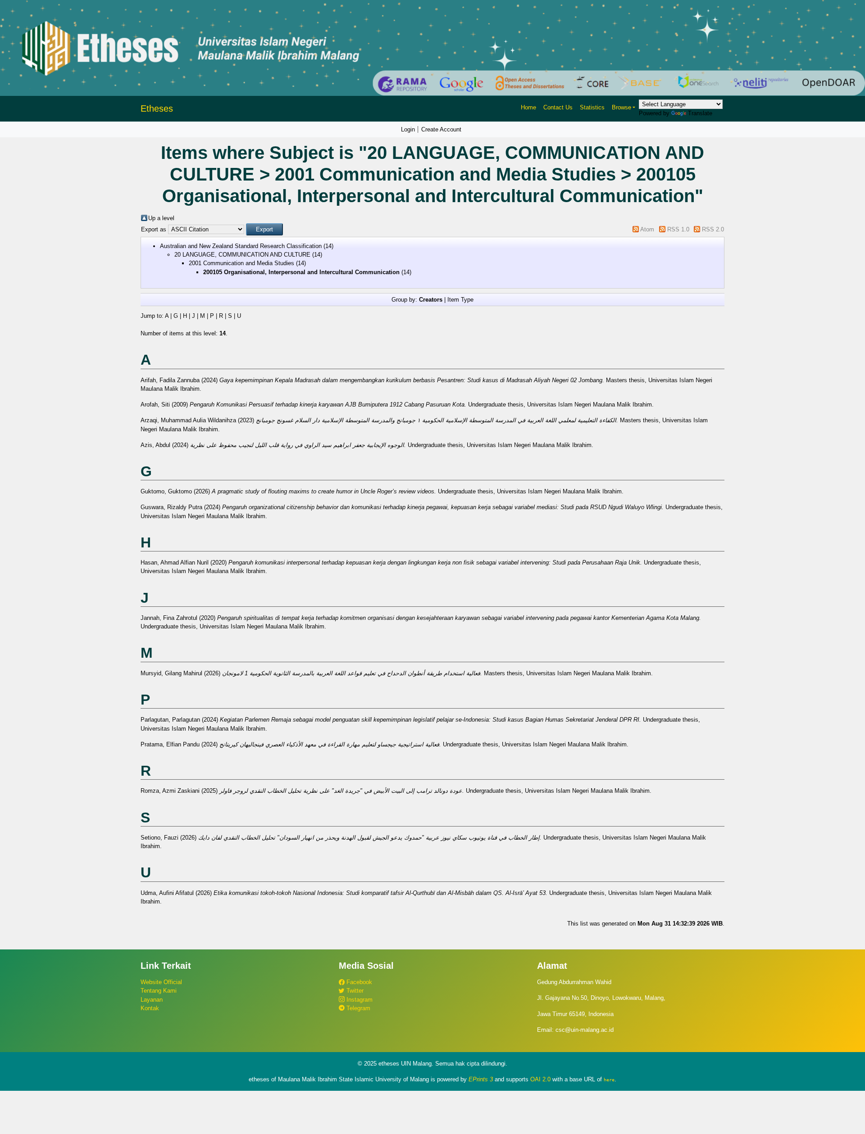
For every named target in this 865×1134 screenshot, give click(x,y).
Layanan (152, 999)
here (609, 1079)
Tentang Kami (159, 990)
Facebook (358, 982)
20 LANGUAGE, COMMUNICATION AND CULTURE (242, 254)
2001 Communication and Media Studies (241, 263)
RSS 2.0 (713, 229)
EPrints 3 (481, 1079)
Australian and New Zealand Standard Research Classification (241, 246)
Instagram (359, 999)
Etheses (157, 108)
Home (528, 107)
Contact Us (558, 107)
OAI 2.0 (540, 1079)
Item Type (460, 299)
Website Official (161, 982)
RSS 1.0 (678, 229)
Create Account (441, 129)
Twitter (354, 990)
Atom (647, 229)
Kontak (150, 1008)
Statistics (592, 107)
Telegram (357, 1008)
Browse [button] (621, 107)
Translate (700, 113)
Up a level (161, 218)
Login (408, 129)
